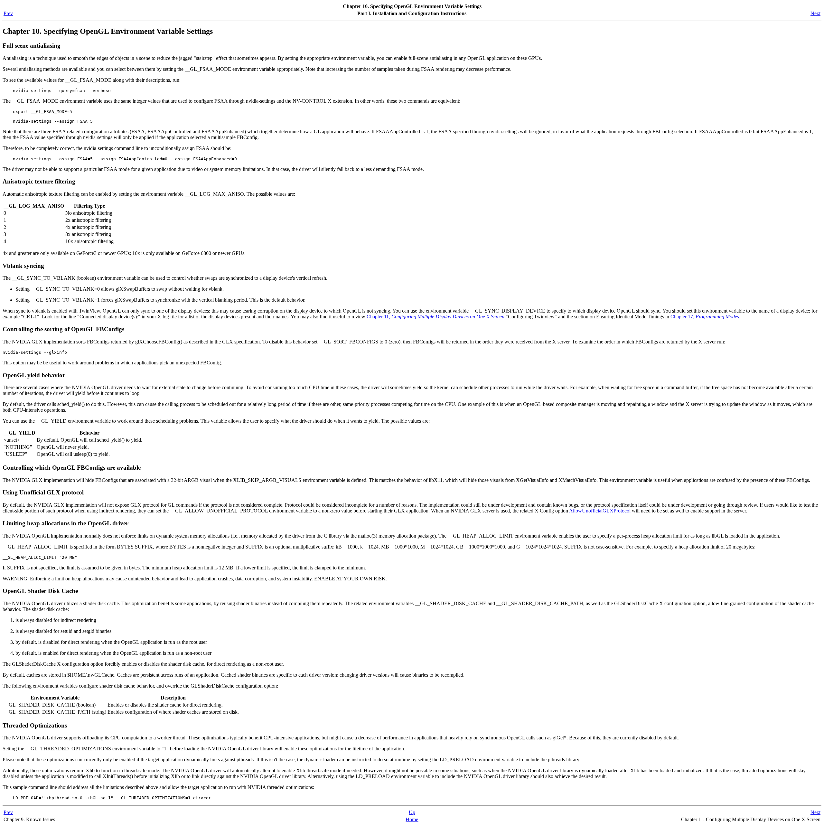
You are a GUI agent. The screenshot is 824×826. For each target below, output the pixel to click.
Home (412, 819)
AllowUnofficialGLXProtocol (600, 510)
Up (412, 812)
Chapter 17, (704, 316)
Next (815, 13)
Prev (8, 13)
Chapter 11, (435, 316)
